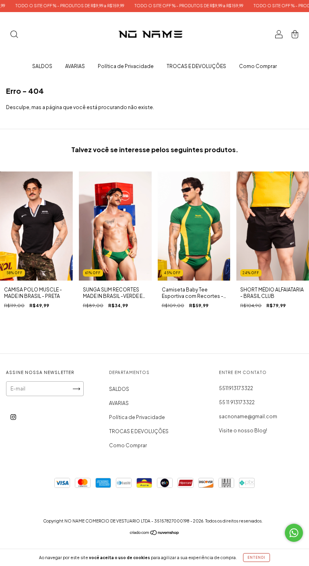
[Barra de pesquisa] (14, 35)
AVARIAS (75, 66)
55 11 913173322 (237, 402)
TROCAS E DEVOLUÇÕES (196, 66)
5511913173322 (236, 388)
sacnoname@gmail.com (248, 416)
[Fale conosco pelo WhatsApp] (294, 533)
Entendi (256, 558)
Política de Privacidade (126, 66)
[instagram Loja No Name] (13, 417)
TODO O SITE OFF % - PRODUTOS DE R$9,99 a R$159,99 (58, 5)
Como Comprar (258, 66)
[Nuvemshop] (155, 534)
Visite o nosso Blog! (243, 431)
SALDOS (42, 66)
